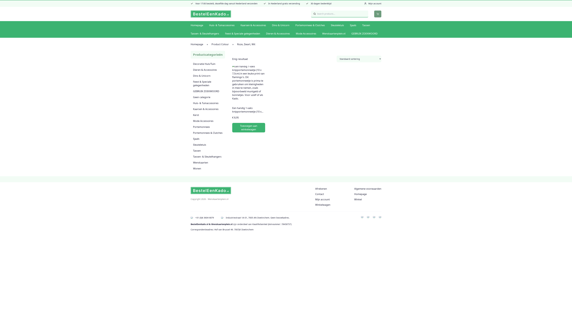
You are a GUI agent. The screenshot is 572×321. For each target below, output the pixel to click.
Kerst (196, 115)
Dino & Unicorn (280, 25)
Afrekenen (321, 188)
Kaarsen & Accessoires (253, 25)
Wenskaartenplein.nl (333, 33)
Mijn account (322, 199)
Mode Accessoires (306, 33)
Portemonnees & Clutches (310, 25)
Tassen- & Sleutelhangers (205, 33)
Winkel (358, 199)
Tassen (366, 25)
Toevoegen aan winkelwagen (248, 127)
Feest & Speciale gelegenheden (242, 33)
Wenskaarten (200, 162)
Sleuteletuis (337, 25)
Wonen (197, 168)
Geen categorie (201, 97)
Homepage (197, 25)
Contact (319, 194)
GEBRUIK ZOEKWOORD (364, 33)
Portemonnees (201, 127)
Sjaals (353, 25)
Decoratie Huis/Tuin (204, 64)
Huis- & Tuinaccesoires (222, 25)
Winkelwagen (322, 204)
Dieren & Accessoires (278, 33)
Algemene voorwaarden (367, 188)
